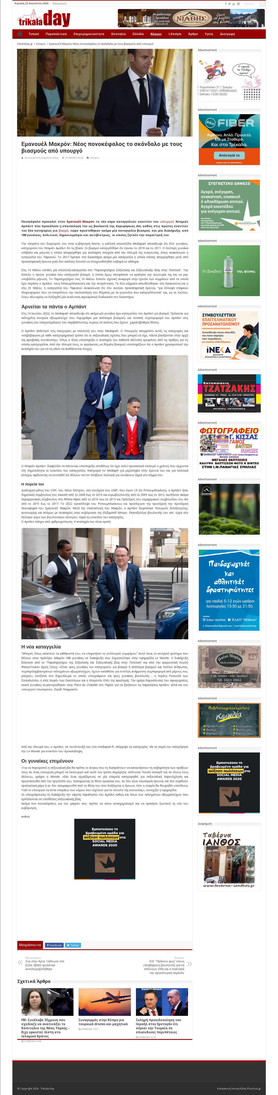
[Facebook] (225, 3)
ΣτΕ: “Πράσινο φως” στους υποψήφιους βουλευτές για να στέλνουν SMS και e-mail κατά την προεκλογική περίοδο (163, 965)
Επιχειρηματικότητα (89, 34)
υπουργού (167, 221)
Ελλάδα (138, 34)
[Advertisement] (104, 190)
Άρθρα (193, 34)
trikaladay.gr (25, 44)
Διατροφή (227, 34)
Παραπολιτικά (56, 34)
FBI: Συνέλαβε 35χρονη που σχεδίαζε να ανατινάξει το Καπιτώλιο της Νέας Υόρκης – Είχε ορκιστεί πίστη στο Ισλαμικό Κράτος (45, 1028)
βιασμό (63, 230)
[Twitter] (229, 3)
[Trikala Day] (41, 17)
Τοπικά (33, 34)
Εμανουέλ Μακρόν (81, 221)
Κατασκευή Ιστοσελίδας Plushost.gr (239, 1088)
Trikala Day (19, 33)
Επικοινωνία (60, 3)
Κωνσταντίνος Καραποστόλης (41, 157)
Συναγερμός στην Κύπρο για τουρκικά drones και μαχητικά (103, 1022)
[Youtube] (233, 3)
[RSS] (238, 3)
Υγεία (209, 34)
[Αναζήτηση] (263, 4)
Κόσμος (156, 34)
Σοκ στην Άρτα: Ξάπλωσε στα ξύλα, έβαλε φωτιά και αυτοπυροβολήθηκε (44, 963)
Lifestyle (175, 34)
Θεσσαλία (118, 34)
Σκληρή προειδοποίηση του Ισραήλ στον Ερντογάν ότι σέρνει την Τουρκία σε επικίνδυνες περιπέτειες (158, 1026)
